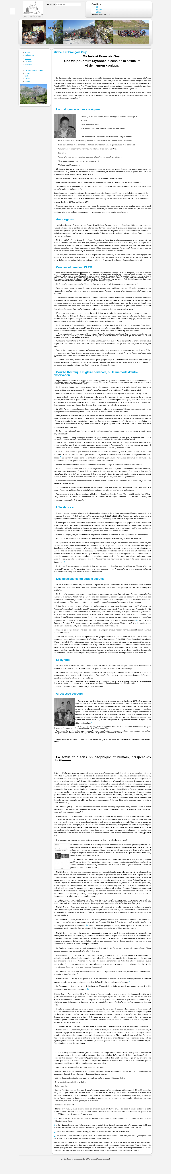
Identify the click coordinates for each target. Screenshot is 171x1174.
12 (129, 981)
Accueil (27, 52)
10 (87, 925)
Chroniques (28, 64)
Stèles (27, 76)
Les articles (28, 61)
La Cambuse (29, 55)
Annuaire (28, 81)
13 (88, 989)
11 (67, 964)
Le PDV (27, 79)
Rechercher (51, 4)
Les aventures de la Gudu (34, 71)
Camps (27, 73)
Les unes (28, 59)
